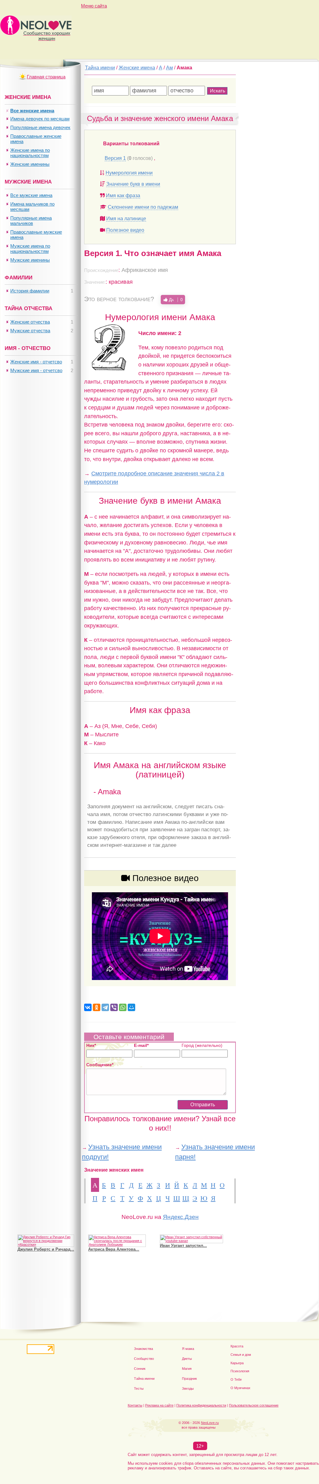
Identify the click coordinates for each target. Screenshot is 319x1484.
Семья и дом (241, 1354)
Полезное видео (125, 230)
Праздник (189, 1378)
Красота (237, 1346)
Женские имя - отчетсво (36, 361)
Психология (240, 1371)
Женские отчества (30, 321)
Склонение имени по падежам (143, 207)
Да (175, 299)
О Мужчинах (240, 1388)
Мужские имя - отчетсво (36, 370)
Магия (187, 1368)
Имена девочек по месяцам (39, 118)
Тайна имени (144, 1378)
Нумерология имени (129, 172)
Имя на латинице (126, 218)
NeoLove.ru (210, 1423)
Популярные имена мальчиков (31, 220)
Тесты (139, 1388)
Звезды (188, 1388)
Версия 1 (115, 158)
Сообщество (144, 1358)
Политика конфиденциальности (201, 1405)
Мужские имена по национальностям (30, 248)
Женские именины (30, 164)
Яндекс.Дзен (181, 1217)
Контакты (135, 1405)
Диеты (187, 1358)
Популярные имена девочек (40, 127)
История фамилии (29, 290)
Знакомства (143, 1349)
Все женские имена (32, 110)
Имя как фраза (123, 195)
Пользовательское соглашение (254, 1405)
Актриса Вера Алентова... (113, 1249)
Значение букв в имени (133, 184)
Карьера (237, 1363)
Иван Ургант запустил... (183, 1245)
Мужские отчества (30, 330)
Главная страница (46, 76)
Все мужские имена (31, 195)
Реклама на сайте (159, 1405)
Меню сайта (94, 5)
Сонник (139, 1368)
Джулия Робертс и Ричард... (45, 1249)
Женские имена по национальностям (30, 152)
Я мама (188, 1349)
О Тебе (236, 1379)
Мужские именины (30, 260)
